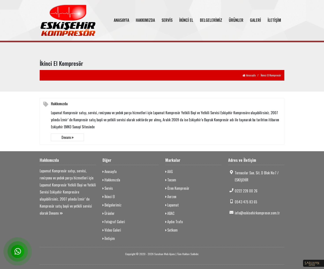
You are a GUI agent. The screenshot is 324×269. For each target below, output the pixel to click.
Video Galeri (112, 230)
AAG (169, 171)
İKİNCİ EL (186, 20)
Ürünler (109, 213)
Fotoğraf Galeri (114, 221)
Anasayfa (251, 75)
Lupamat (172, 205)
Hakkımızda (59, 103)
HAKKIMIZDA (145, 20)
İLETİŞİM (274, 20)
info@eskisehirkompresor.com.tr (257, 213)
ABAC (170, 213)
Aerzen (171, 196)
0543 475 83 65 (246, 202)
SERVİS (167, 20)
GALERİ (255, 20)
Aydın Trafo (174, 221)
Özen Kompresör (177, 188)
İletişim (109, 238)
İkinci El (109, 196)
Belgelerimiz (112, 205)
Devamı (66, 137)
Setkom (172, 230)
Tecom (171, 179)
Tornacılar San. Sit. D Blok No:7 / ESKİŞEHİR (257, 176)
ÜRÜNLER (236, 20)
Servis (108, 188)
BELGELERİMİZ (211, 20)
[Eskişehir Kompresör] (68, 20)
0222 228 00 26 (246, 190)
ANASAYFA (121, 20)
